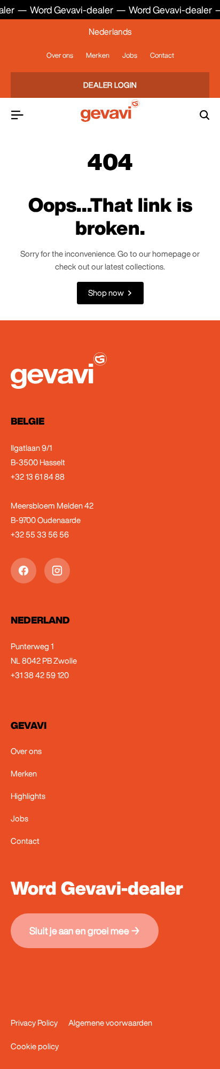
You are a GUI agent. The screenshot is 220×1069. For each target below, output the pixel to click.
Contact (162, 55)
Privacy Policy (34, 1023)
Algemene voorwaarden (110, 1023)
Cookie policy (35, 1046)
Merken (97, 55)
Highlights (28, 796)
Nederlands (110, 31)
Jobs (129, 55)
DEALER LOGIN (110, 85)
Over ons (59, 55)
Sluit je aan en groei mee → (84, 930)
